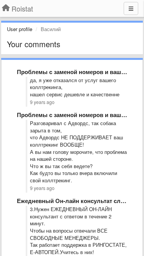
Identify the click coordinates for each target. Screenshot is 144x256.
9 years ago (42, 102)
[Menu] (131, 8)
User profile (19, 29)
